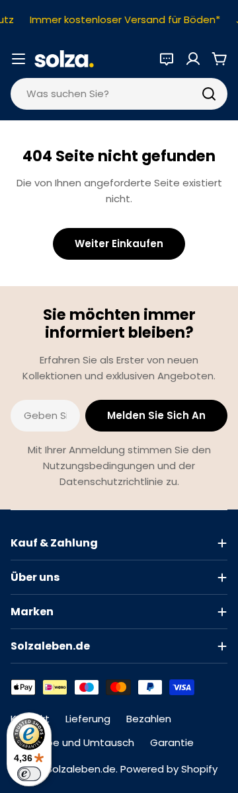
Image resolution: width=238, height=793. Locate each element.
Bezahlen (148, 719)
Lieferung (87, 719)
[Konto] (193, 59)
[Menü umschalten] (18, 59)
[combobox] (119, 94)
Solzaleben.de (81, 769)
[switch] (29, 774)
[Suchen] (209, 94)
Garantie (172, 742)
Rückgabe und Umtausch (72, 742)
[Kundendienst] (167, 59)
